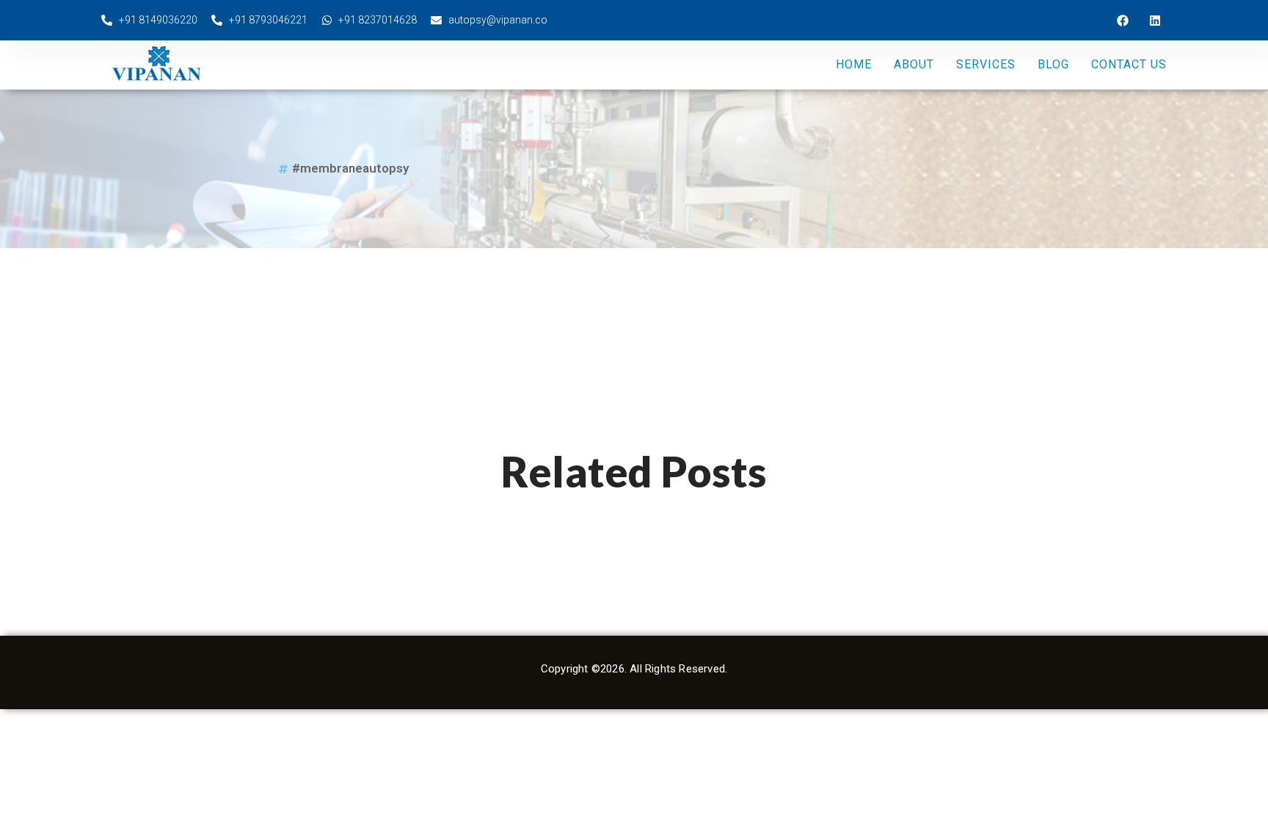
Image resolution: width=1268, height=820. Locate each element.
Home (854, 64)
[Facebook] (1122, 20)
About (914, 64)
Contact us (1129, 64)
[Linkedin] (1155, 20)
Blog (1053, 64)
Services (986, 64)
